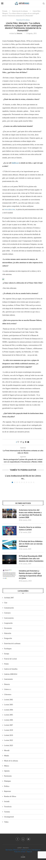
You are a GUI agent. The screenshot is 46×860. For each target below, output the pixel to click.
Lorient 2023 (8, 745)
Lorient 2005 (8, 715)
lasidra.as (15, 163)
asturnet (19, 33)
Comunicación (9, 608)
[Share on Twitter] (23, 442)
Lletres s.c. (7, 689)
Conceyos (7, 613)
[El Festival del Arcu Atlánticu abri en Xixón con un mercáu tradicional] (9, 544)
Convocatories (9, 618)
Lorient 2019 (8, 735)
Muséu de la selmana (11, 761)
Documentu (8, 628)
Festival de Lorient (10, 659)
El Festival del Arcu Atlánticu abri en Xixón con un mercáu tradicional (30, 543)
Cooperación (8, 623)
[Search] (43, 3)
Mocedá (6, 750)
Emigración (8, 638)
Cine (5, 603)
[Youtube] (28, 839)
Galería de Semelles (10, 669)
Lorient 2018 (8, 730)
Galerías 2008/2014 (10, 674)
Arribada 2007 (9, 598)
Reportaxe (7, 791)
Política (6, 786)
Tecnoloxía (7, 806)
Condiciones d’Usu (25, 850)
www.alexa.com (9, 209)
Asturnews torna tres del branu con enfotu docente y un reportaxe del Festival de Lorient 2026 (30, 513)
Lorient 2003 (8, 705)
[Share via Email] (28, 442)
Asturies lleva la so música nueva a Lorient (30, 528)
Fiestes (6, 664)
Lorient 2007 (8, 725)
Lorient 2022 (8, 740)
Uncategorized (9, 817)
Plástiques (7, 781)
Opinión (7, 771)
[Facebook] (17, 839)
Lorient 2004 (8, 710)
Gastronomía (8, 679)
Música (6, 766)
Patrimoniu (8, 776)
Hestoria (7, 684)
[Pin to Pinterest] (25, 442)
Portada (4, 11)
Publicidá (29, 852)
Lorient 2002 (8, 700)
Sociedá (6, 801)
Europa (6, 654)
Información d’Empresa (12, 850)
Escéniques (7, 649)
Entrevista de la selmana (20, 11)
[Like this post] (18, 442)
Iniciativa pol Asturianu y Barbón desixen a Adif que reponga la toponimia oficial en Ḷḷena (30, 574)
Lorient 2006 (8, 720)
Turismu (7, 812)
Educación (7, 633)
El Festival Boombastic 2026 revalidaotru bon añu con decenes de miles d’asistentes (31, 558)
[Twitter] (23, 839)
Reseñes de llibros (10, 796)
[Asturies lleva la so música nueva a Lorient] (9, 530)
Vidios (6, 822)
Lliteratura (7, 694)
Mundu (6, 756)
